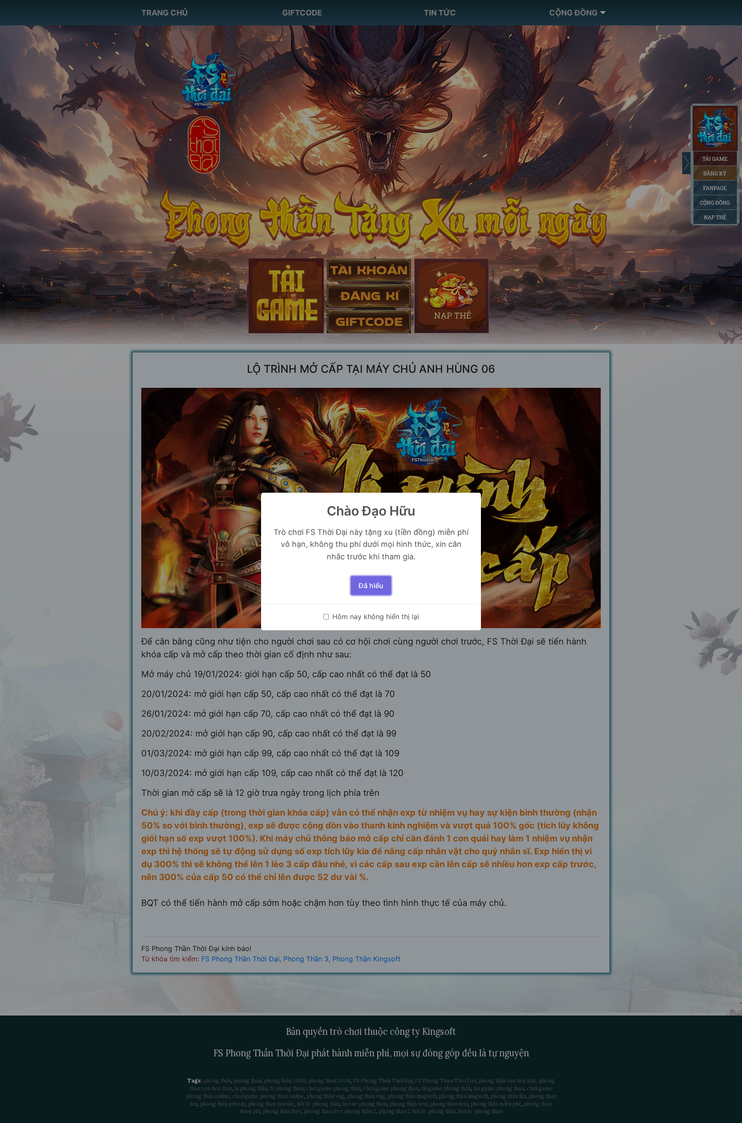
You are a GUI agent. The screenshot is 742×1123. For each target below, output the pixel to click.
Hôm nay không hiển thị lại (375, 616)
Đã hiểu (371, 585)
